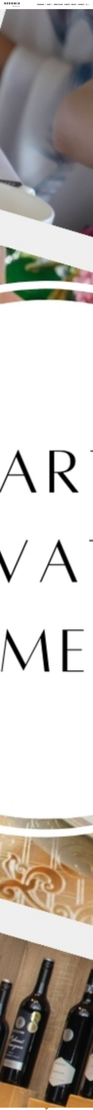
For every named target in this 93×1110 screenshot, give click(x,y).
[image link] (12, 4)
